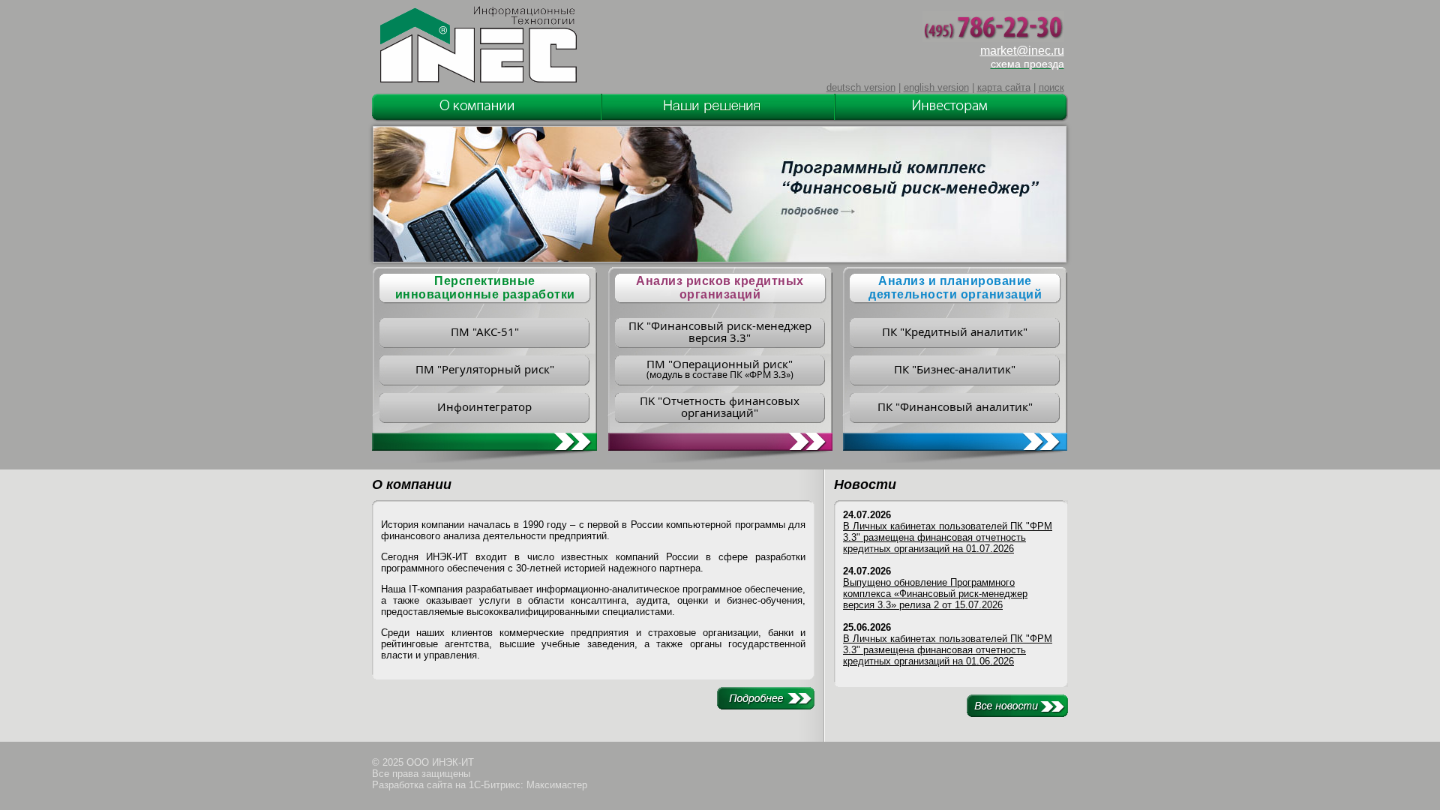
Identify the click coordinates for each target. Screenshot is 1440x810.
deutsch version (861, 87)
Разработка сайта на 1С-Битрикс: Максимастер (479, 784)
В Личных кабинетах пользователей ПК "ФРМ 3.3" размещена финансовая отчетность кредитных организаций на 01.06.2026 (947, 650)
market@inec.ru (1022, 50)
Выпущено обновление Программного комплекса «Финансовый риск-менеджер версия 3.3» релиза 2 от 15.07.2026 (935, 593)
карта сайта (1003, 87)
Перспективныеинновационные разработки (485, 287)
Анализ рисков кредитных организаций (720, 287)
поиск (1051, 87)
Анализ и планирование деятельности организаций (955, 287)
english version (936, 87)
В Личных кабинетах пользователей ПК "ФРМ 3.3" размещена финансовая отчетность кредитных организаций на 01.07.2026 (947, 537)
